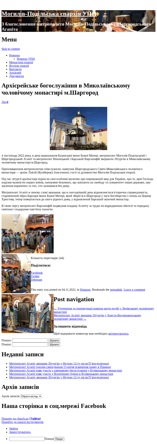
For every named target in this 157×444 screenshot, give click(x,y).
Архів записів (11, 396)
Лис (5, 102)
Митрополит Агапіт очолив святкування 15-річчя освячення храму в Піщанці (60, 367)
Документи (16, 76)
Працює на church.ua (15, 418)
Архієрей (15, 72)
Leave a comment (134, 289)
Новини (14, 55)
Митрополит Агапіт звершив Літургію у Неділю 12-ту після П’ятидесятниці (59, 377)
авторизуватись (118, 333)
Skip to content (11, 48)
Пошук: (6, 340)
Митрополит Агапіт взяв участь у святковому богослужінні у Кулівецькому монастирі (65, 370)
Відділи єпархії (19, 65)
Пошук (49, 438)
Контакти (15, 69)
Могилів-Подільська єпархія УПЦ (49, 13)
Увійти (35, 418)
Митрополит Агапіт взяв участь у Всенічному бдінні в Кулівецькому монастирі (61, 374)
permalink (116, 289)
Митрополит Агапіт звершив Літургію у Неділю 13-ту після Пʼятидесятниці (59, 363)
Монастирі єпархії (21, 62)
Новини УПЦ (26, 58)
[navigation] (78, 434)
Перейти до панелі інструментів (22, 422)
